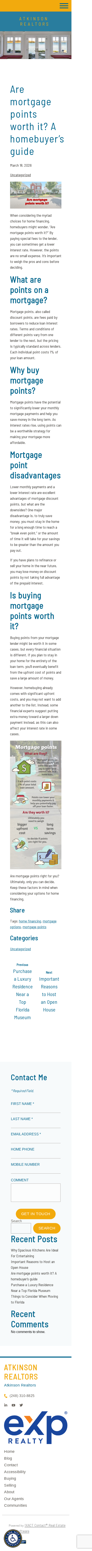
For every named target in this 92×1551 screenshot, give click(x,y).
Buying (10, 1478)
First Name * (22, 1104)
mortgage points (34, 926)
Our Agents (14, 1499)
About (9, 1492)
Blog (8, 1458)
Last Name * (22, 1119)
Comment (20, 1180)
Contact (11, 1465)
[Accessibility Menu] (12, 1538)
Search (16, 1221)
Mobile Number (25, 1164)
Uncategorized (20, 174)
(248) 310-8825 (22, 1396)
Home (9, 1451)
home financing (30, 921)
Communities (15, 1505)
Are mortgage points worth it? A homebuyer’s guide (37, 120)
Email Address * (26, 1134)
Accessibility (15, 1472)
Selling (10, 1485)
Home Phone (22, 1149)
